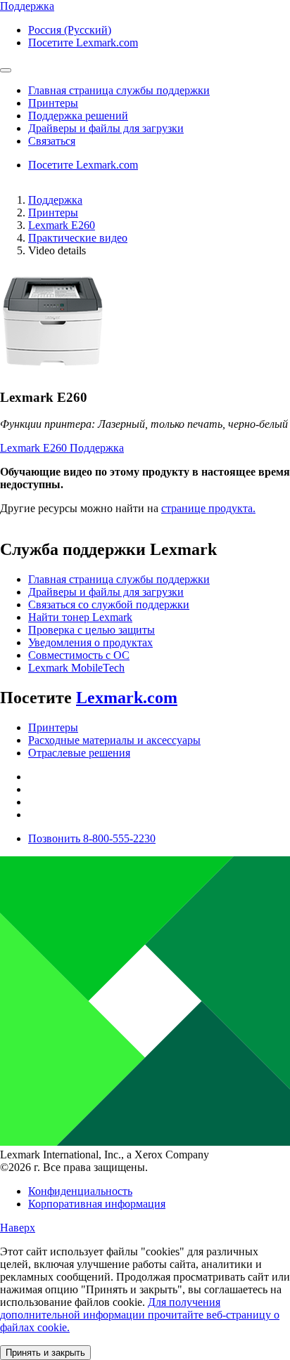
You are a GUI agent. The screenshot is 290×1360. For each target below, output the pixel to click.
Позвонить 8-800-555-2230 (92, 838)
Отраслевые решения (79, 753)
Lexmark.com (126, 697)
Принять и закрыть (45, 1352)
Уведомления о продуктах (90, 642)
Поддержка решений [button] (78, 116)
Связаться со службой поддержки (108, 604)
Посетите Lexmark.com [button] (83, 42)
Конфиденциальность (80, 1191)
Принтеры (53, 212)
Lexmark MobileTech (76, 668)
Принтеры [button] (53, 103)
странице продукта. (208, 508)
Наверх (17, 1228)
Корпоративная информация (96, 1204)
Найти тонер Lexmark (80, 617)
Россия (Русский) (69, 30)
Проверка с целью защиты (91, 630)
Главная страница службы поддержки (119, 579)
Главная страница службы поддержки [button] (119, 90)
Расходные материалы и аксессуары (114, 740)
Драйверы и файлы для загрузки (106, 592)
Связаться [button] (51, 141)
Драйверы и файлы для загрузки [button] (106, 128)
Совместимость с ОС (79, 655)
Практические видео (77, 238)
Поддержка (55, 200)
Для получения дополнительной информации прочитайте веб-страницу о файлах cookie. (139, 1314)
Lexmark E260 (61, 225)
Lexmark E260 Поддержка (62, 448)
